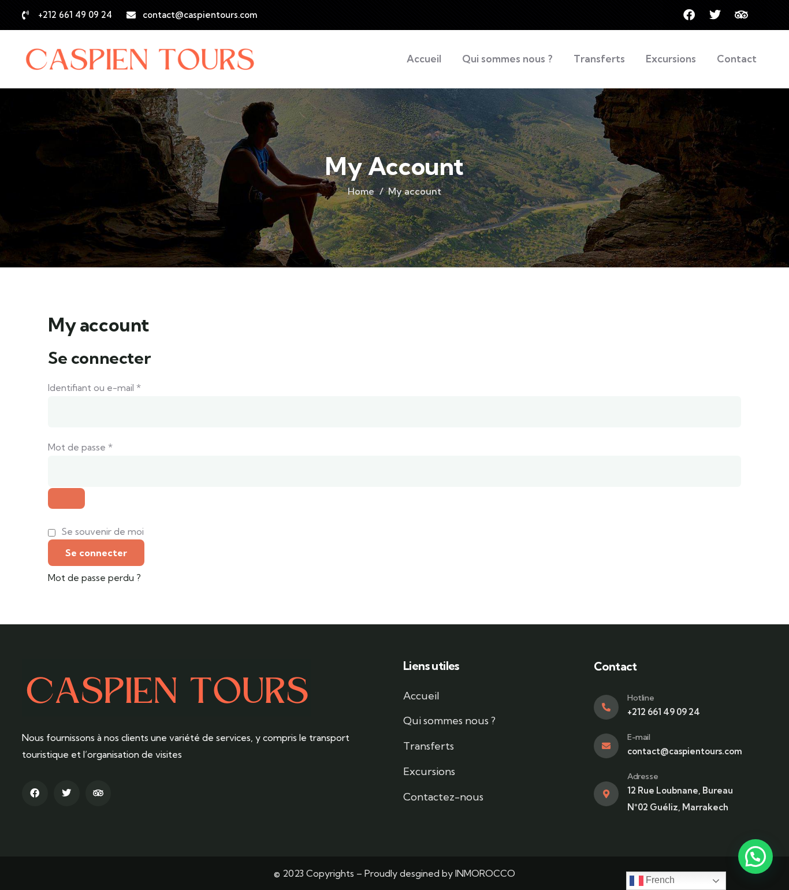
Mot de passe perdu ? (94, 577)
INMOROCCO (485, 873)
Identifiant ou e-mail (118, 386)
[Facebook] (689, 15)
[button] (755, 856)
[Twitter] (715, 15)
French (659, 880)
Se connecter (96, 552)
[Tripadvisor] (741, 15)
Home (361, 191)
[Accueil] (139, 59)
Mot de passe (104, 446)
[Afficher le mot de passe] (66, 498)
